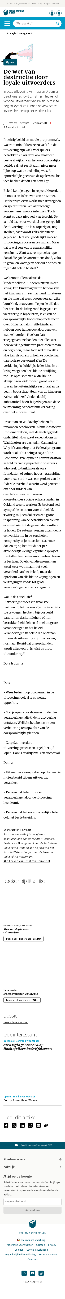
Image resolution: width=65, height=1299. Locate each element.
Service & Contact (48, 1254)
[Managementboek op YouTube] (32, 1273)
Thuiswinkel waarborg (32, 1240)
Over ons (33, 1259)
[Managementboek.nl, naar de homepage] (13, 14)
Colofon (40, 1245)
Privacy (52, 1245)
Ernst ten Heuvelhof (18, 122)
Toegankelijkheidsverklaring (20, 1254)
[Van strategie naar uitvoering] (15, 903)
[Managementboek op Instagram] (41, 1273)
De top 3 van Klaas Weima (20, 1100)
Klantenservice (14, 1159)
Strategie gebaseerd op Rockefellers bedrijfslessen (27, 1047)
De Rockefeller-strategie (20, 994)
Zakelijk (9, 1167)
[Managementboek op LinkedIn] (24, 1273)
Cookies (19, 1249)
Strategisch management (19, 33)
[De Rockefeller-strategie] (15, 968)
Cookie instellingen (37, 1249)
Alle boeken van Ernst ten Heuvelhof (26, 861)
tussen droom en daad (15, 1022)
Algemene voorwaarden (20, 1245)
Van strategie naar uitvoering (16, 930)
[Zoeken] (57, 23)
